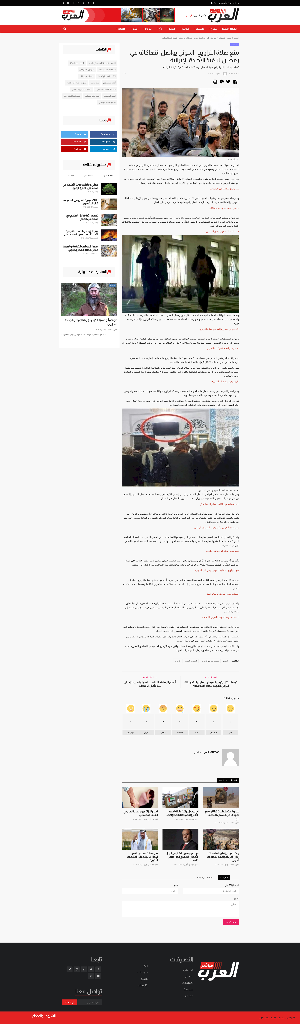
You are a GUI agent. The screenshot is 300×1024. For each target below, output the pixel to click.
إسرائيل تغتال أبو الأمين (77, 83)
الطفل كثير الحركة (77, 63)
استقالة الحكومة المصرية (105, 89)
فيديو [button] (135, 29)
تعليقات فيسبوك (205, 877)
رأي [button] (160, 29)
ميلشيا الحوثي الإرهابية (210, 661)
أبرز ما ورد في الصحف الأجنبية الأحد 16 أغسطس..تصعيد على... (80, 232)
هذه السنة (70, 175)
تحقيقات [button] (199, 29)
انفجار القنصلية (110, 96)
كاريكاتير (142, 985)
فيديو (144, 978)
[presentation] (66, 288)
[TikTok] (83, 3)
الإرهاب (178, 661)
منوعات (143, 972)
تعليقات (224, 877)
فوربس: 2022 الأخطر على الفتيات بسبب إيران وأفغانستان (91, 322)
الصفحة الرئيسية (229, 29)
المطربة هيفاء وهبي (107, 102)
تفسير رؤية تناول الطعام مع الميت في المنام (82, 217)
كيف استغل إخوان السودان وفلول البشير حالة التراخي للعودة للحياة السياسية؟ (211, 684)
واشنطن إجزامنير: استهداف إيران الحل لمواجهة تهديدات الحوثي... (223, 857)
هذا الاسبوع (107, 175)
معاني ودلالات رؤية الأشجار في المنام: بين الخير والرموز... (80, 186)
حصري (189, 976)
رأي (145, 965)
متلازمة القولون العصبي (81, 89)
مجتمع (189, 996)
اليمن (225, 661)
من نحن (188, 969)
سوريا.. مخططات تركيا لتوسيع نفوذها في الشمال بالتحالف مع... (222, 815)
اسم (176, 885)
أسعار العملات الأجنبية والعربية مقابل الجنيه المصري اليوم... (80, 248)
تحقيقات (221, 38)
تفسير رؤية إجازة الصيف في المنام (102, 63)
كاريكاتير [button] (121, 29)
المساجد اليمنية (191, 661)
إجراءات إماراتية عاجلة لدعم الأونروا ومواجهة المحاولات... (182, 813)
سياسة (188, 989)
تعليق (236, 898)
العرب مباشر (234, 823)
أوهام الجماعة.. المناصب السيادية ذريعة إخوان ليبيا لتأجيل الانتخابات (150, 684)
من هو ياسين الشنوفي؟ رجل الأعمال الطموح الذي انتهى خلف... (182, 857)
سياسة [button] (185, 29)
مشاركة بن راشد (86, 76)
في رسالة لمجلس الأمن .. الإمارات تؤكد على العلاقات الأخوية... (142, 857)
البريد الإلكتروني (232, 885)
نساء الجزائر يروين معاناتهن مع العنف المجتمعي (140, 813)
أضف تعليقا (231, 922)
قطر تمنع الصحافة (92, 96)
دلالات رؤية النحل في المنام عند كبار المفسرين (80, 202)
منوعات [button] (148, 29)
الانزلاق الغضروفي (86, 69)
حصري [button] (213, 29)
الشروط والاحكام (44, 1016)
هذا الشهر (88, 175)
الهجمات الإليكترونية (72, 96)
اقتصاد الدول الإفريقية (107, 76)
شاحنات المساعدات (107, 69)
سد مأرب (95, 83)
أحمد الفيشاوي (109, 83)
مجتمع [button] (171, 29)
